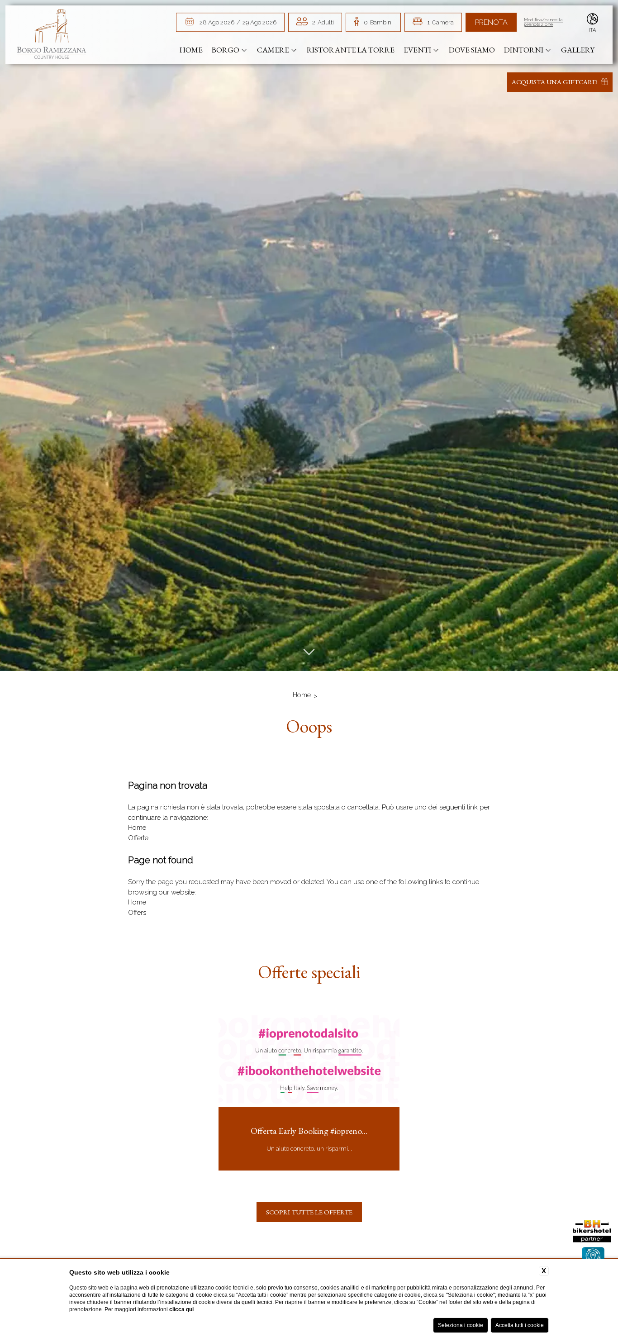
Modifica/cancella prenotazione (543, 22)
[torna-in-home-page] (51, 35)
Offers (137, 913)
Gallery (577, 50)
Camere (273, 50)
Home (191, 50)
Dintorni (523, 50)
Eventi (417, 50)
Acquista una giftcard (555, 81)
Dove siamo (472, 50)
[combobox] (323, 22)
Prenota (491, 22)
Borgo (225, 50)
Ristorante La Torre (351, 50)
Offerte (138, 838)
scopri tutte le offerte (309, 1212)
